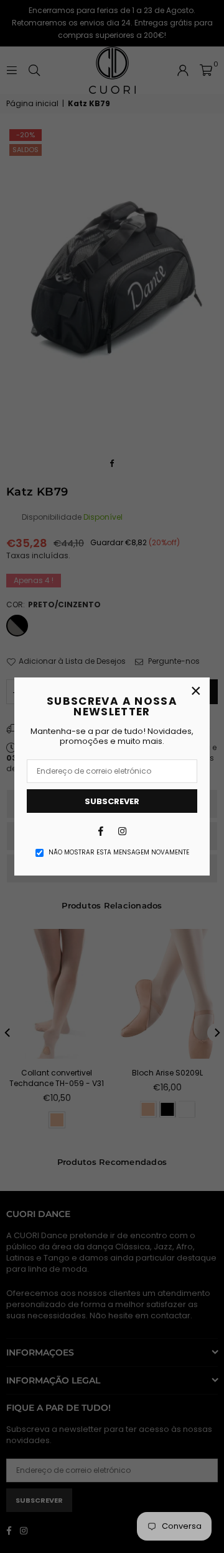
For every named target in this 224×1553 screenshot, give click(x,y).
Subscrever (112, 801)
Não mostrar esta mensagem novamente (119, 852)
